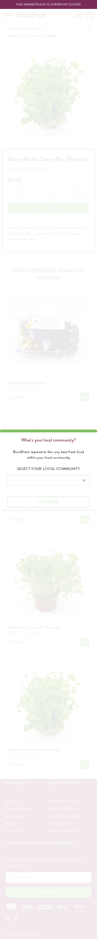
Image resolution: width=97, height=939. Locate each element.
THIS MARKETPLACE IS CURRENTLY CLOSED (48, 4)
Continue (49, 502)
